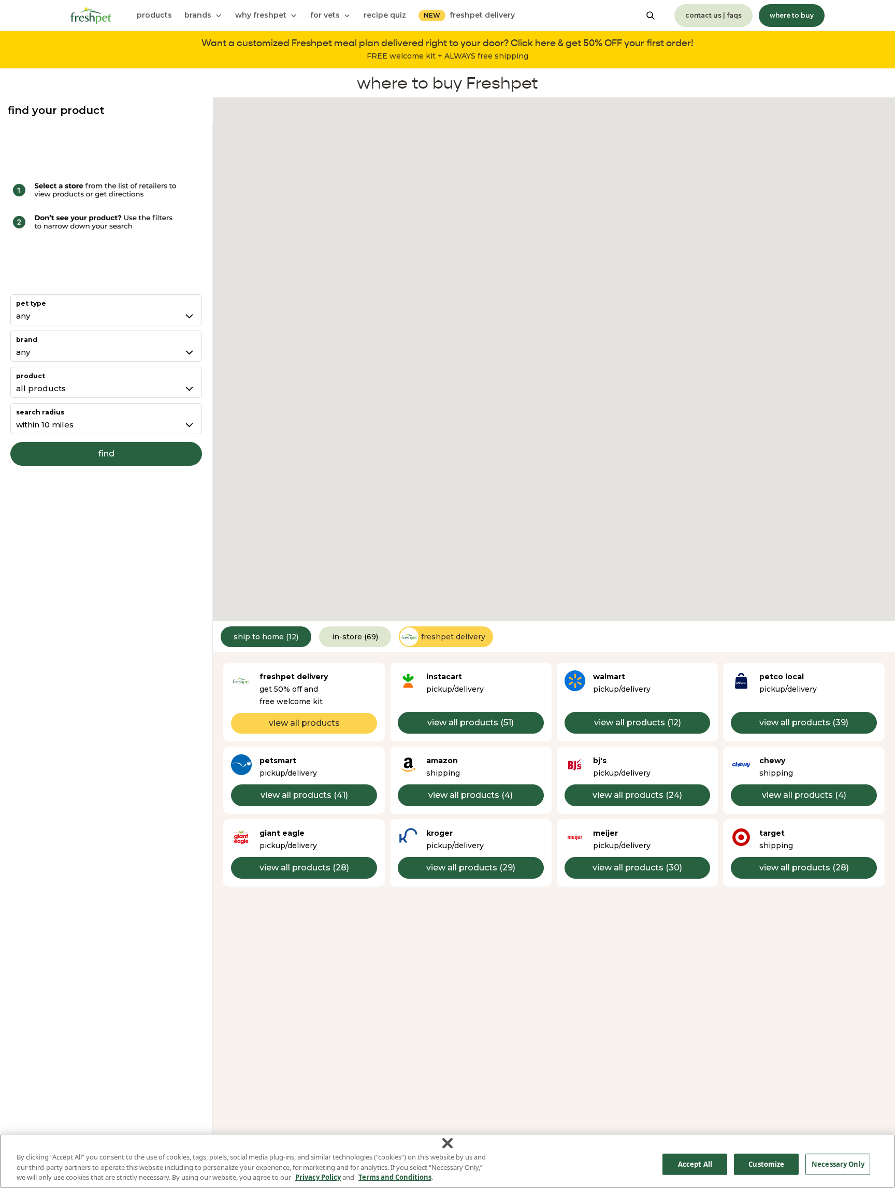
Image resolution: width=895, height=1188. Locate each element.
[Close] (447, 1143)
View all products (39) (803, 722)
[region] (447, 1161)
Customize (766, 1163)
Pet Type (31, 303)
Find (106, 454)
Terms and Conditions (394, 1177)
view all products (304, 723)
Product (30, 376)
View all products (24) (637, 795)
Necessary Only (838, 1163)
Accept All (695, 1163)
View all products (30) (637, 867)
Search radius (40, 412)
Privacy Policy (318, 1177)
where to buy (792, 15)
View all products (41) (304, 795)
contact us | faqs (713, 15)
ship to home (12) (266, 636)
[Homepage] (91, 15)
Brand (26, 339)
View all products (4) (470, 795)
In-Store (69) (355, 636)
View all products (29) (470, 867)
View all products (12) (637, 722)
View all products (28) (304, 867)
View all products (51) (470, 722)
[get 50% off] (447, 49)
